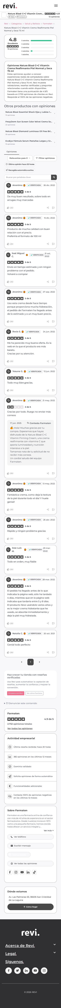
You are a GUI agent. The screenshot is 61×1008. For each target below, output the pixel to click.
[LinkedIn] (28, 872)
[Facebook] (9, 872)
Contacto (22, 17)
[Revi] (10, 5)
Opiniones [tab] (12, 151)
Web (12, 17)
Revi (6, 23)
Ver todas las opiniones (19, 728)
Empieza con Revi (15, 693)
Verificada (35, 185)
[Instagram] (16, 872)
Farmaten (47, 23)
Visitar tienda (19, 854)
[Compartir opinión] (47, 207)
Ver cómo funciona (34, 693)
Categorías (16, 23)
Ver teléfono (20, 837)
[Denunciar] (53, 208)
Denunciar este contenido (22, 703)
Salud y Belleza (32, 23)
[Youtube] (22, 872)
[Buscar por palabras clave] (54, 177)
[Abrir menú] (56, 5)
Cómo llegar (31, 907)
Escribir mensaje (22, 846)
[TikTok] (34, 872)
